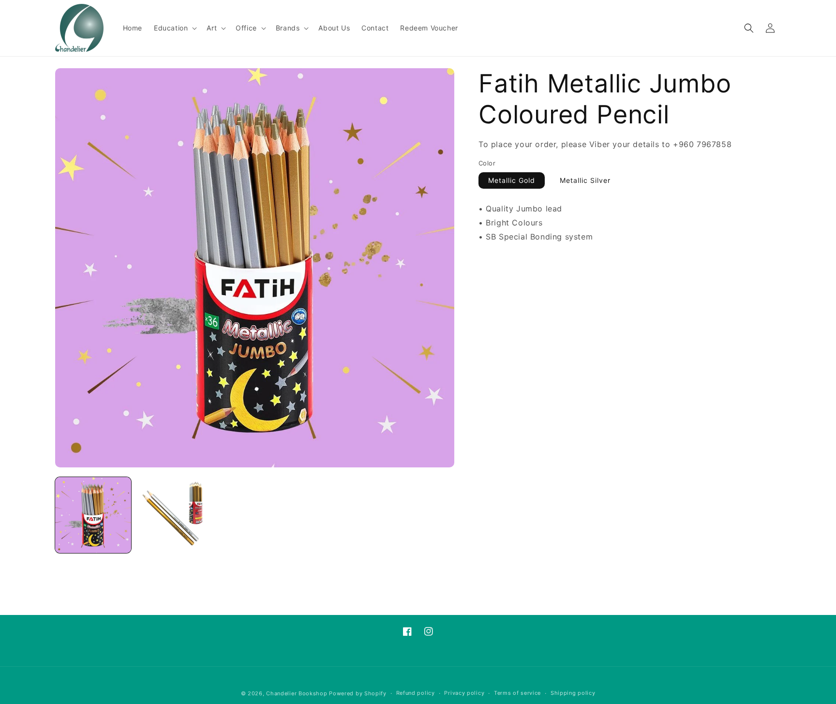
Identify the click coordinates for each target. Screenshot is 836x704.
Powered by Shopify (358, 693)
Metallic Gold (511, 180)
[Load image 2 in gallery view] (174, 515)
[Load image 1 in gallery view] (93, 515)
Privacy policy (464, 692)
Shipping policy (573, 692)
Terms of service (517, 692)
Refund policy (415, 692)
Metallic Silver (585, 180)
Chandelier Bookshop (296, 693)
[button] (174, 28)
